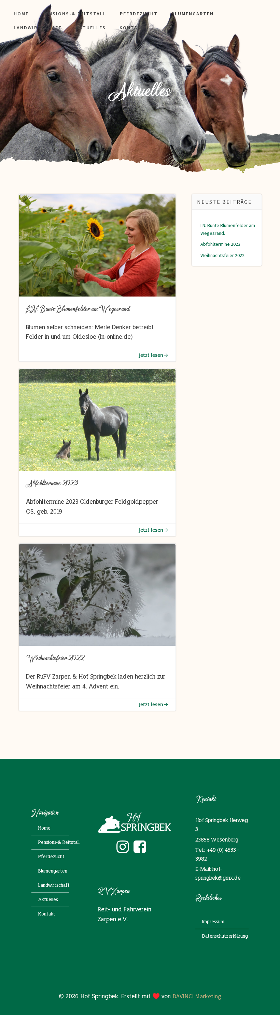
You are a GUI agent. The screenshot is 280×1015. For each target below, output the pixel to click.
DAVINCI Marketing (196, 996)
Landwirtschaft (38, 28)
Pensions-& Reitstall (74, 14)
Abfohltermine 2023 (220, 244)
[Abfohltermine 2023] (97, 419)
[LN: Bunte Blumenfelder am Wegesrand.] (97, 244)
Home (21, 14)
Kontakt (132, 28)
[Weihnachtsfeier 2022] (97, 594)
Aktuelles (91, 28)
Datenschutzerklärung (222, 936)
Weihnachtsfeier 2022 (222, 255)
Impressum (213, 921)
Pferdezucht (139, 14)
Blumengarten (192, 14)
